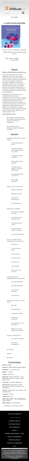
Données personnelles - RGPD (14, 433)
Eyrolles (17, 58)
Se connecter (14, 17)
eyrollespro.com (22, 2)
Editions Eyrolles (14, 424)
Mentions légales (14, 440)
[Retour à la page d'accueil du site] (14, 8)
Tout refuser (14, 458)
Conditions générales (14, 436)
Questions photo (14, 427)
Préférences (9, 456)
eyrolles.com (5, 2)
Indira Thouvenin (9, 52)
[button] (11, 36)
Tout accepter (19, 456)
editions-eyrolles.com (14, 2)
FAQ (14, 446)
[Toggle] (23, 12)
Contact (14, 430)
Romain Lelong (22, 52)
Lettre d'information (14, 414)
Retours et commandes (14, 443)
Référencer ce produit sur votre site (14, 406)
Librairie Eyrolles (14, 421)
